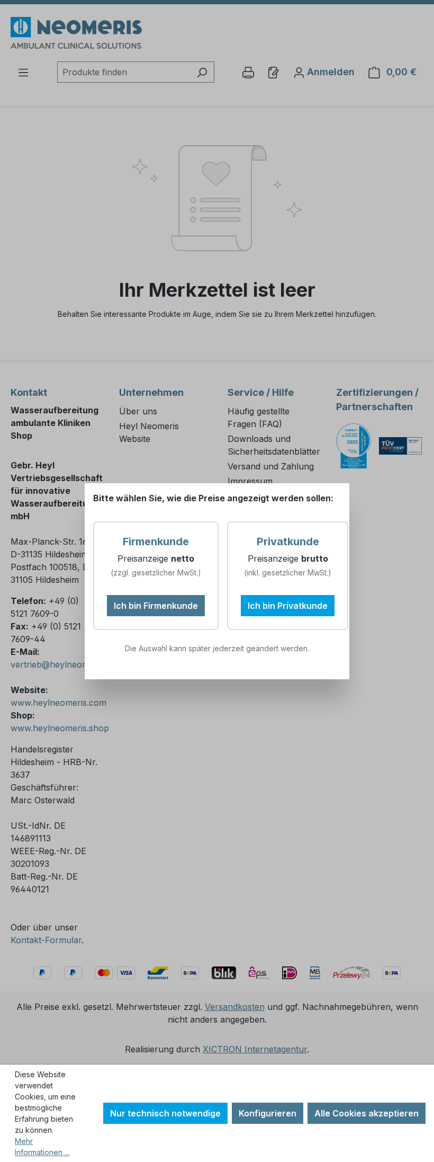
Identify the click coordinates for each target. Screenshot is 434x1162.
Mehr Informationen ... (42, 1147)
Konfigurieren (267, 1113)
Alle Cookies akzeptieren (366, 1113)
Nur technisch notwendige (165, 1113)
